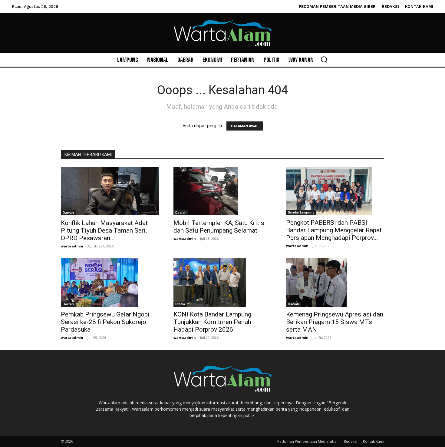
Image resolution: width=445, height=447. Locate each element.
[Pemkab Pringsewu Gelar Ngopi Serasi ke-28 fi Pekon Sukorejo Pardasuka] (110, 282)
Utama (180, 304)
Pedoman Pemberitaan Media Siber (307, 441)
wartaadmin (72, 246)
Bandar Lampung (301, 212)
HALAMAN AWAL (244, 126)
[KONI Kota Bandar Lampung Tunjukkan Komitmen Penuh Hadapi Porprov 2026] (222, 282)
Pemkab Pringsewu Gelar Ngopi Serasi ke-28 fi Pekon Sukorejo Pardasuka (105, 322)
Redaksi (350, 441)
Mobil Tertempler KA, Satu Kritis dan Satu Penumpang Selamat (218, 226)
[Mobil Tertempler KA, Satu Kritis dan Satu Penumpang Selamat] (222, 191)
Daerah (68, 212)
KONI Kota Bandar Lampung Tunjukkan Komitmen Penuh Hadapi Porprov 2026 (212, 322)
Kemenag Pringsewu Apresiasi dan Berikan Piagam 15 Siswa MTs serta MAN (334, 322)
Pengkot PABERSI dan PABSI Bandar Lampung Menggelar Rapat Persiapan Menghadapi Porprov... (334, 230)
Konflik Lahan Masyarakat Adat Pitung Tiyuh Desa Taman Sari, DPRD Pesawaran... (104, 230)
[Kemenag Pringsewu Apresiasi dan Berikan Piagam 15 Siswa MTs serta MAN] (335, 282)
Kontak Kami (373, 441)
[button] (324, 59)
